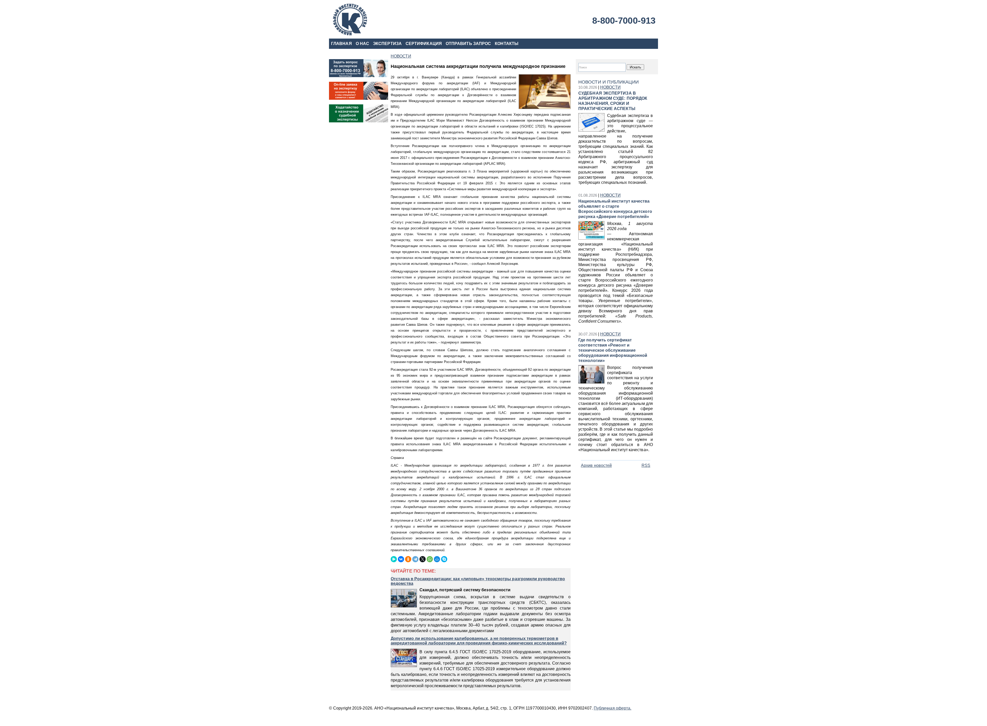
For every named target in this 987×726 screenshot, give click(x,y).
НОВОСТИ (610, 87)
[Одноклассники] (408, 559)
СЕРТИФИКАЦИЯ (424, 43)
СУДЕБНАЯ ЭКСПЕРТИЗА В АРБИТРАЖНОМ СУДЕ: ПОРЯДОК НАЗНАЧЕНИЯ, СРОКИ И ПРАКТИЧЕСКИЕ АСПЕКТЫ (612, 101)
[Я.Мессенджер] (394, 559)
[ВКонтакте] (401, 559)
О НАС (362, 43)
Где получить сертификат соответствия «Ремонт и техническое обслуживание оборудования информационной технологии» (612, 350)
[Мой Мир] (437, 559)
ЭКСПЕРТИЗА (387, 43)
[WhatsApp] (430, 559)
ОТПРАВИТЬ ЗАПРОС (468, 43)
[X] (422, 559)
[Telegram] (415, 559)
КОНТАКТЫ (506, 43)
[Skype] (444, 559)
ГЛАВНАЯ (341, 43)
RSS (646, 465)
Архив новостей (596, 465)
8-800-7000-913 (623, 20)
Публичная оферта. (612, 708)
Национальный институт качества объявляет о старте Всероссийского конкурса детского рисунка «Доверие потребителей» (615, 209)
